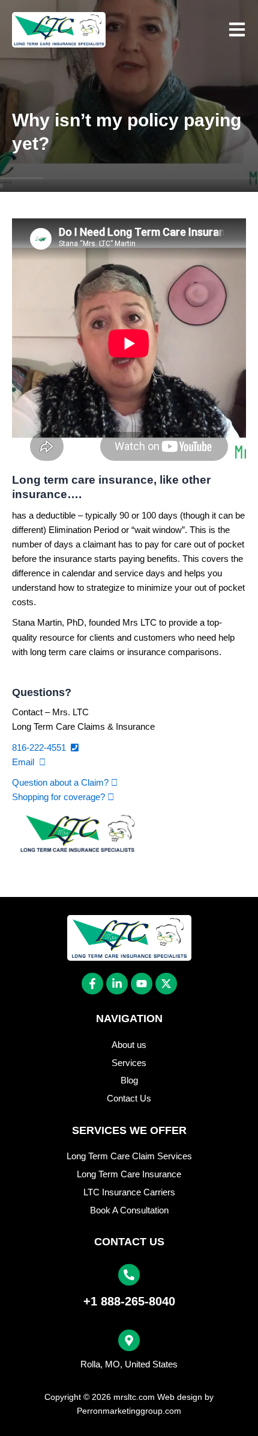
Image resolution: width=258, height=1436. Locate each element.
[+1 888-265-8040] (129, 1275)
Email (25, 762)
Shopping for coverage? (59, 797)
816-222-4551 (41, 748)
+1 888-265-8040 (129, 1301)
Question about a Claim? (61, 782)
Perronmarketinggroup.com (129, 1411)
